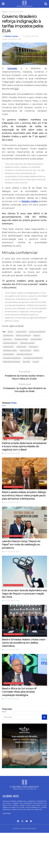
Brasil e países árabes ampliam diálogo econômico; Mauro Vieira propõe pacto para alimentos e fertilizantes (24, 495)
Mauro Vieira (25, 350)
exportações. (36, 339)
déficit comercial (23, 335)
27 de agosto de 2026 (11, 600)
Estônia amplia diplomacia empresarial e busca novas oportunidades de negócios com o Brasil (24, 446)
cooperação (8, 335)
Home (4, 12)
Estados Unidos (21, 339)
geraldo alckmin (10, 343)
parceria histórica (24, 354)
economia (7, 339)
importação (8, 347)
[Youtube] (26, 821)
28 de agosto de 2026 (11, 453)
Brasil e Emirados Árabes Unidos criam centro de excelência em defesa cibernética (24, 642)
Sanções (26, 361)
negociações (8, 354)
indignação (21, 347)
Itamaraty (33, 347)
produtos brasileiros (12, 358)
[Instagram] (22, 821)
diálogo (37, 335)
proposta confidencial (33, 358)
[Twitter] (31, 821)
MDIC (36, 350)
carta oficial (21, 332)
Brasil (10, 332)
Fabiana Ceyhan (11, 36)
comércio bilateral (37, 332)
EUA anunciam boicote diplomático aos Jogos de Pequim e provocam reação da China (24, 593)
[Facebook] (18, 821)
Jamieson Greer (10, 350)
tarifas (35, 361)
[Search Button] (44, 717)
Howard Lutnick (27, 343)
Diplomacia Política (16, 12)
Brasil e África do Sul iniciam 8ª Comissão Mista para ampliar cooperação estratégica (19, 691)
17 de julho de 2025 (30, 36)
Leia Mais (6, 813)
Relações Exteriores (11, 361)
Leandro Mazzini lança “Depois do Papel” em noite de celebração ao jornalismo (21, 544)
